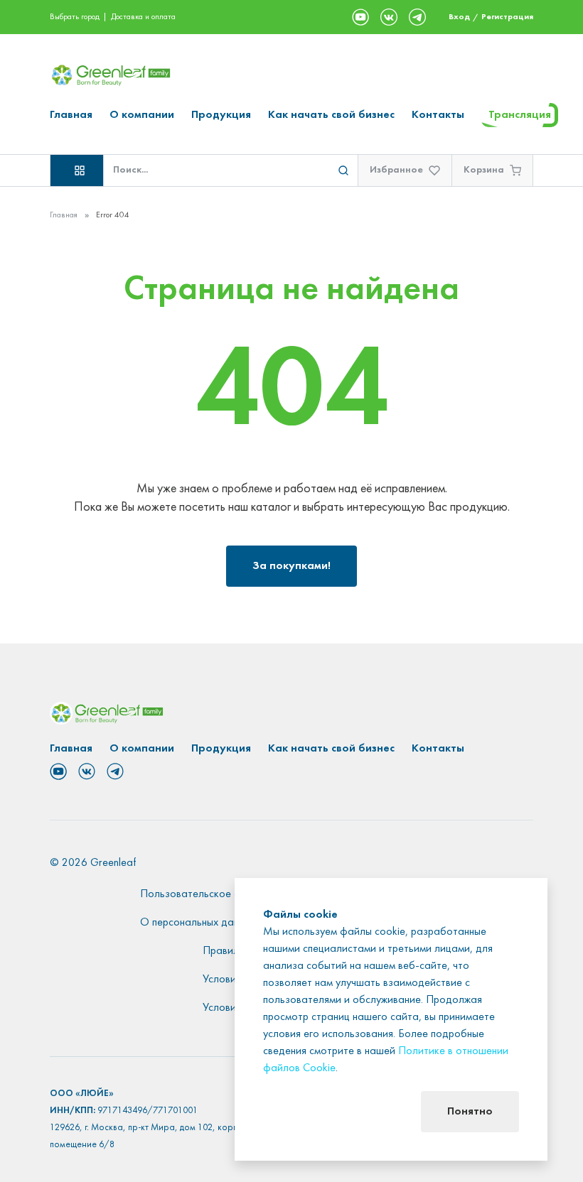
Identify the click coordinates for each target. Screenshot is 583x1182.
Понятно (470, 1111)
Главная (71, 115)
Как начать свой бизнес (331, 115)
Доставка (127, 17)
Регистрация (507, 17)
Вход (459, 17)
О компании (141, 115)
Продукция (221, 115)
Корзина (484, 170)
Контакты (438, 115)
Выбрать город (75, 17)
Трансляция (519, 115)
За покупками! (291, 566)
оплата (163, 17)
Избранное (396, 170)
